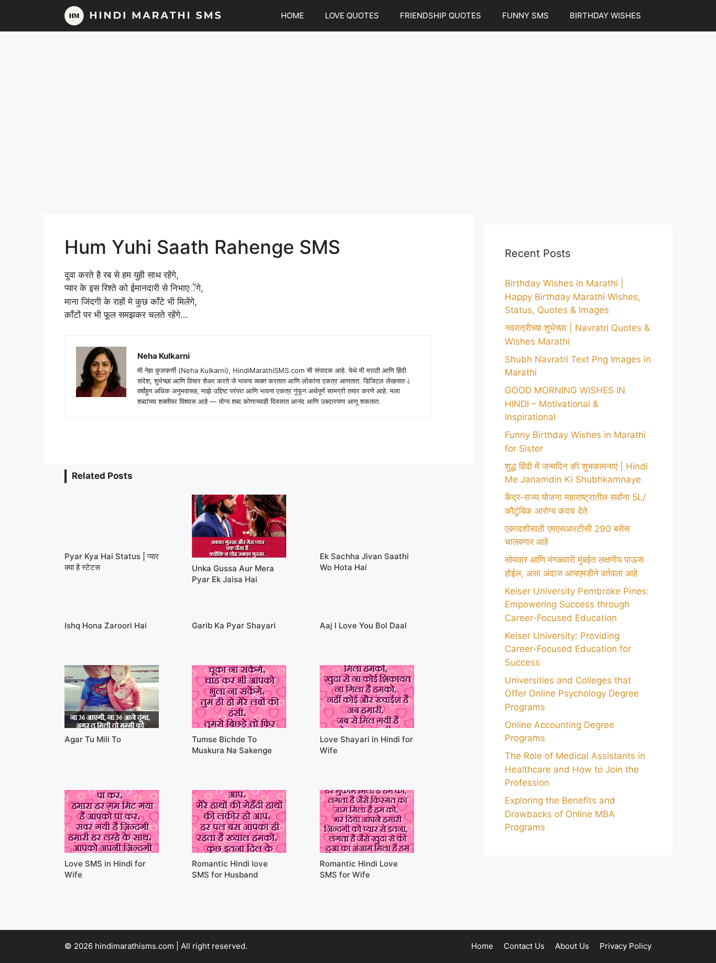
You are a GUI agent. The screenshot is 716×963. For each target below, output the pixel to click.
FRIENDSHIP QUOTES (440, 15)
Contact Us (524, 946)
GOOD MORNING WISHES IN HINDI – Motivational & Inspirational (565, 403)
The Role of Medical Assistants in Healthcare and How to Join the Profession (575, 769)
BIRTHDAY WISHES (605, 15)
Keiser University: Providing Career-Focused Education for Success (568, 649)
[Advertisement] (358, 122)
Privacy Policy (626, 946)
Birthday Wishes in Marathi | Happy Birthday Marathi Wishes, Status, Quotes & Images (573, 296)
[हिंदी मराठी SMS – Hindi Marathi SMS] (143, 15)
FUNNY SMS (525, 15)
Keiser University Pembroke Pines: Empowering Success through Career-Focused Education (577, 604)
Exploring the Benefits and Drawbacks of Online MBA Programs (560, 813)
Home (482, 946)
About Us (572, 946)
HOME (292, 15)
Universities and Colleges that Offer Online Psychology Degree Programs (572, 693)
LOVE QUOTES (352, 15)
